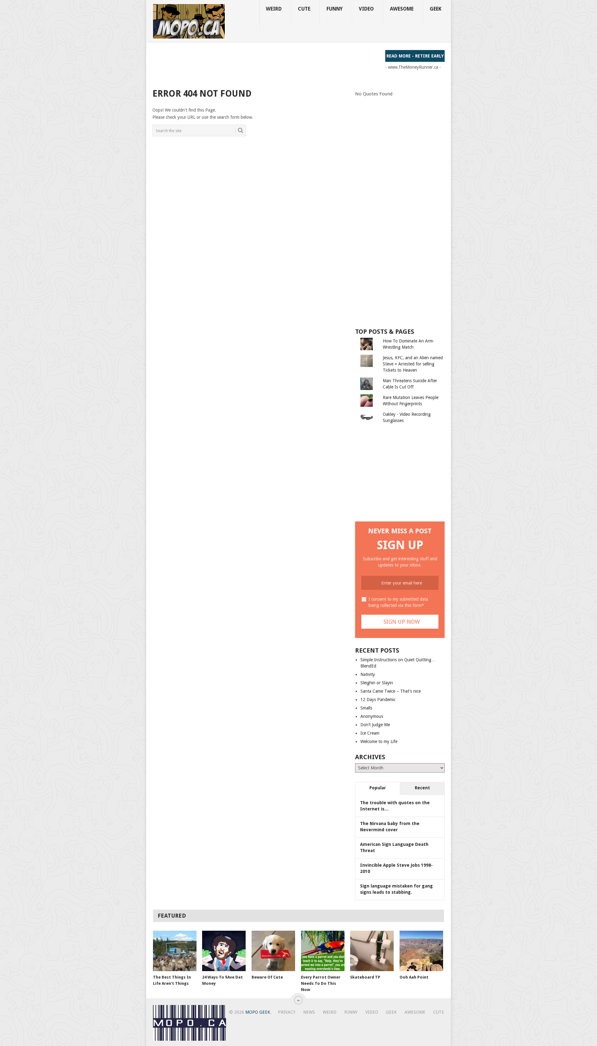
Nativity (367, 674)
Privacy (286, 1012)
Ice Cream (369, 733)
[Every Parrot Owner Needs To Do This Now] (323, 951)
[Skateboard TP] (372, 951)
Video (366, 9)
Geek (436, 9)
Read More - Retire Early (415, 55)
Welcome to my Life (378, 741)
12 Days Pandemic (378, 699)
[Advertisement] (265, 64)
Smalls (366, 707)
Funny (334, 9)
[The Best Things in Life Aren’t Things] (175, 951)
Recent (422, 787)
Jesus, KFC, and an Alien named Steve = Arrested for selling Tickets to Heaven (413, 364)
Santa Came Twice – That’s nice (390, 691)
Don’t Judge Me (375, 724)
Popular (377, 787)
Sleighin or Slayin (376, 682)
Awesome (402, 9)
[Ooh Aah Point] (421, 951)
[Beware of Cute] (273, 951)
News (309, 1012)
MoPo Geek (257, 1012)
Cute (304, 9)
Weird (274, 9)
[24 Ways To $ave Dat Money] (224, 951)
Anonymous (371, 716)
